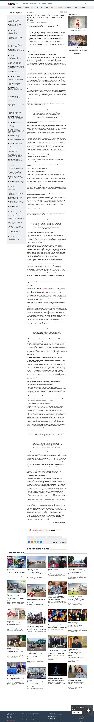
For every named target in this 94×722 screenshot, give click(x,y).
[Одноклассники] (65, 12)
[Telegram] (38, 542)
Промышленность (29, 7)
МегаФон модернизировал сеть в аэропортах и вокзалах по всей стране (16, 208)
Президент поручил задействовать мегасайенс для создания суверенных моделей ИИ (16, 217)
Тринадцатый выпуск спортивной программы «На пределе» (57, 627)
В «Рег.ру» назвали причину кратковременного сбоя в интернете (16, 145)
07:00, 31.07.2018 (30, 22)
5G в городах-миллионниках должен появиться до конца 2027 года (15, 45)
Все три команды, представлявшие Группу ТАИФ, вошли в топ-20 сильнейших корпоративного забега (36, 630)
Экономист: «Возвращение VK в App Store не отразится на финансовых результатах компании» (15, 98)
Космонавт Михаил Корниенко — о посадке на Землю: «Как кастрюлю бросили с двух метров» (16, 118)
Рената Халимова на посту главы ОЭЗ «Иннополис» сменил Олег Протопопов (15, 83)
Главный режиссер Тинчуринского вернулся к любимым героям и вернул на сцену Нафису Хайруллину (57, 681)
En (85, 3)
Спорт (75, 7)
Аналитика (11, 7)
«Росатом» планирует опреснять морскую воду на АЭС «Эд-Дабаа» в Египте (15, 32)
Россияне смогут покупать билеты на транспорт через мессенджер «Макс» (15, 238)
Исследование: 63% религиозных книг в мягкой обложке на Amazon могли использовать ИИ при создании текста (16, 51)
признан (48, 34)
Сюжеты (50, 3)
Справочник (42, 3)
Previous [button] (69, 22)
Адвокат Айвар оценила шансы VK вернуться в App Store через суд (16, 104)
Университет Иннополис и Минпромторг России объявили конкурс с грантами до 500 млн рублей (16, 131)
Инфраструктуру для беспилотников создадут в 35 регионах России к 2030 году (15, 172)
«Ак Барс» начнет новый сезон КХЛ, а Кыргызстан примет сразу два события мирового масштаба (16, 680)
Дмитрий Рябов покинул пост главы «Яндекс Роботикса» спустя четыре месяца (15, 78)
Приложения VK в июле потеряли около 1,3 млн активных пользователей (16, 193)
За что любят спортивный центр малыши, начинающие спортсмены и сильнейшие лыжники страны (77, 574)
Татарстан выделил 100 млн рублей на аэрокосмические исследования (16, 222)
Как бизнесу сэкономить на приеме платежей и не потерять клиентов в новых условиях (36, 686)
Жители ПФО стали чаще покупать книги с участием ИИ (15, 177)
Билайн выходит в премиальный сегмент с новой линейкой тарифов (15, 37)
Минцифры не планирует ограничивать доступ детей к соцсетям (15, 233)
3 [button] (78, 28)
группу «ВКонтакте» (54, 529)
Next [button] (86, 22)
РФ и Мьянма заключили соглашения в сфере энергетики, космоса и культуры (15, 155)
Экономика (19, 7)
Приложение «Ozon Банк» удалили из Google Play (15, 198)
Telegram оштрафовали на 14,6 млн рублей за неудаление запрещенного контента (16, 202)
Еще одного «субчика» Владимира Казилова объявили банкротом (77, 601)
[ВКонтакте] (61, 12)
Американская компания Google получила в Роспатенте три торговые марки (15, 167)
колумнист (49, 32)
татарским (30, 309)
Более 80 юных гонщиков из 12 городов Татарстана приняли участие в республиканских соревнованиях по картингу (36, 658)
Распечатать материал (61, 542)
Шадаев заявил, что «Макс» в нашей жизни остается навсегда (15, 227)
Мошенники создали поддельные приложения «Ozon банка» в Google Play (15, 112)
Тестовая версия (51, 718)
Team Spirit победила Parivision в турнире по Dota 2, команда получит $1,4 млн (15, 62)
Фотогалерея (33, 3)
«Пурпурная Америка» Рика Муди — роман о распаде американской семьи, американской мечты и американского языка (57, 573)
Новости (25, 3)
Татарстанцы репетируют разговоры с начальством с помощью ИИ (14, 57)
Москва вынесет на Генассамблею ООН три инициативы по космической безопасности (15, 124)
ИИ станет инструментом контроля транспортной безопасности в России (15, 89)
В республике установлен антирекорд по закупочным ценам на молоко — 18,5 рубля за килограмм (16, 653)
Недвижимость (39, 7)
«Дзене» (48, 532)
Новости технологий (16, 12)
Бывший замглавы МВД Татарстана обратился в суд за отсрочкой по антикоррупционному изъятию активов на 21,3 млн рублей (77, 656)
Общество (82, 7)
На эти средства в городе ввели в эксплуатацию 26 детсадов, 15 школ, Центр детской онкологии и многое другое (36, 575)
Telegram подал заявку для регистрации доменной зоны (16, 140)
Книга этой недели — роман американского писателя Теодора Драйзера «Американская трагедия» (15, 626)
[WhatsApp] (35, 542)
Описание (81, 718)
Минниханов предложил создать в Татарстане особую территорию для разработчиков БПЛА (15, 161)
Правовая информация (82, 717)
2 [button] (76, 28)
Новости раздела (16, 241)
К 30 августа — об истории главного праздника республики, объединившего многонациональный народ (36, 603)
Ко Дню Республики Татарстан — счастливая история (76, 684)
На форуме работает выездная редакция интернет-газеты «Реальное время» (16, 599)
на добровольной (44, 303)
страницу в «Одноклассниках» (40, 530)
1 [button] (74, 28)
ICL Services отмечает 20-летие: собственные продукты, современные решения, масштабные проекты (15, 19)
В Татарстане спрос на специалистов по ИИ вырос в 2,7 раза (16, 183)
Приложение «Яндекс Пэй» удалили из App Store (15, 212)
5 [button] (81, 47)
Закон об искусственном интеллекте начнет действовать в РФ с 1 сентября (16, 73)
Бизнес (52, 7)
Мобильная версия (52, 716)
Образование (51, 536)
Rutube (43, 532)
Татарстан (58, 536)
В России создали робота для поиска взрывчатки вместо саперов (15, 188)
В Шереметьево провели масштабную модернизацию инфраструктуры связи (15, 26)
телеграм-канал (44, 529)
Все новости (20, 13)
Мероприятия (68, 7)
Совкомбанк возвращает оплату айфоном (14, 136)
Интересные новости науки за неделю (16, 573)
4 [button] (80, 28)
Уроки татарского (43, 22)
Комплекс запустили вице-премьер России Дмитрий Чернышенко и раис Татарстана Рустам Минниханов (77, 627)
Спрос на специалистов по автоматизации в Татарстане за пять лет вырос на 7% (16, 67)
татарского (44, 288)
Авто (47, 7)
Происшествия (51, 594)
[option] (77, 22)
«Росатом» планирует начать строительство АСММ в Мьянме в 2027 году (15, 150)
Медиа (37, 536)
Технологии (59, 7)
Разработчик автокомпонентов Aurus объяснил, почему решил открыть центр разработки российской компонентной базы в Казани (57, 655)
